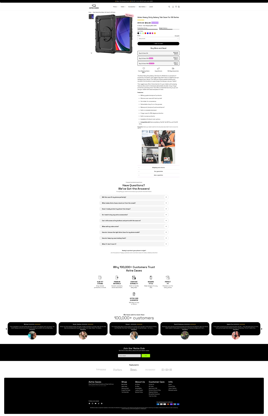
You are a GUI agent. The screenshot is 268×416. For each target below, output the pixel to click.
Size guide (177, 35)
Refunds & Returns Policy (155, 390)
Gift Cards (151, 386)
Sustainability (138, 388)
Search (170, 384)
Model (158, 35)
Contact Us (151, 384)
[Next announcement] (178, 1)
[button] (140, 20)
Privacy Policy (171, 386)
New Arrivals (124, 384)
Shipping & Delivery (153, 392)
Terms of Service (172, 388)
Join (146, 355)
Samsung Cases (125, 388)
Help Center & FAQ (153, 388)
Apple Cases (124, 386)
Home (90, 12)
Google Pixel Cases (126, 390)
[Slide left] (6, 328)
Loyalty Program (139, 390)
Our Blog (137, 386)
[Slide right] (261, 328)
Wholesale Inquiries (172, 390)
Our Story (137, 384)
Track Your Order (153, 396)
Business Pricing (139, 392)
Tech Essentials (125, 392)
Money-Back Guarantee (154, 394)
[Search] (169, 6)
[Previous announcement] (89, 1)
